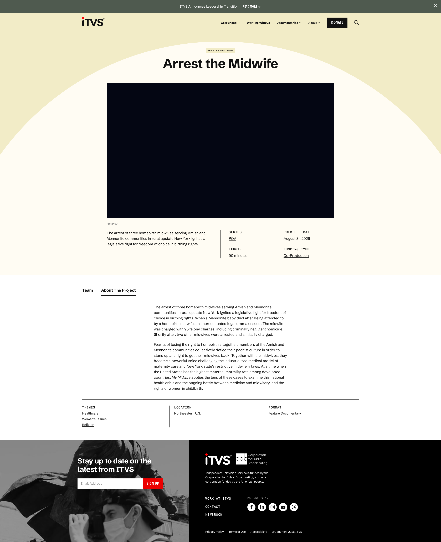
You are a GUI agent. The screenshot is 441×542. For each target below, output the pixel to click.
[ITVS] (93, 22)
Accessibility (258, 531)
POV (232, 238)
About (312, 22)
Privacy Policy (214, 531)
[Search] (356, 22)
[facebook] (251, 507)
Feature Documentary (285, 413)
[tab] (87, 292)
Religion (88, 425)
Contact (212, 507)
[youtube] (283, 507)
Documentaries (287, 22)
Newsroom (214, 515)
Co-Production (296, 255)
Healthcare (90, 413)
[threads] (294, 507)
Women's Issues (94, 419)
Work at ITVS (218, 498)
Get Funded (229, 22)
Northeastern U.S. (187, 413)
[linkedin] (262, 507)
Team (87, 290)
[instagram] (273, 507)
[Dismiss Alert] (435, 5)
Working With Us (258, 22)
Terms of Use (237, 531)
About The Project (118, 290)
